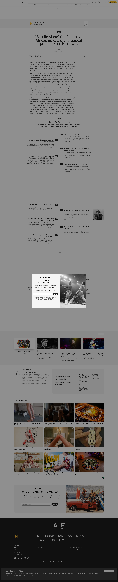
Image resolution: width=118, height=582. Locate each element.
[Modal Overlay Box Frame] (59, 291)
